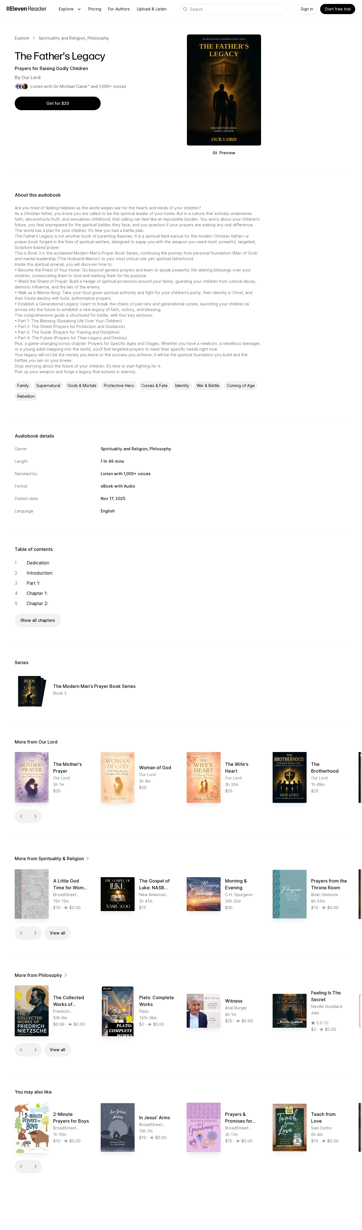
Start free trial (338, 8)
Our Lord (30, 77)
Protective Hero (119, 385)
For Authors (119, 8)
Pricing (94, 8)
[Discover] (79, 9)
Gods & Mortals (82, 385)
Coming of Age (241, 385)
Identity (182, 385)
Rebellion (26, 396)
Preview (227, 152)
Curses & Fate (154, 385)
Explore (66, 8)
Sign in (307, 8)
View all (57, 933)
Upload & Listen (152, 8)
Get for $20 (57, 103)
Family (23, 385)
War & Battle (208, 385)
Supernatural (48, 385)
